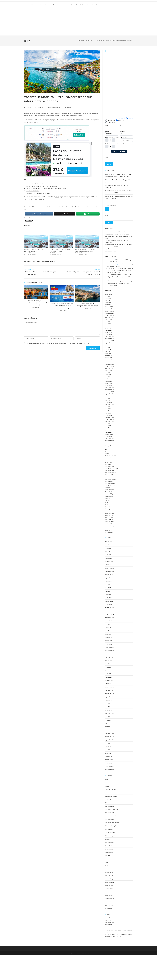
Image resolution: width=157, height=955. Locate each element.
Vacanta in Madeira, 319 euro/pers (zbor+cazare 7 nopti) (60, 250)
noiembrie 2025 (109, 313)
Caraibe (107, 453)
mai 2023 (107, 377)
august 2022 (108, 396)
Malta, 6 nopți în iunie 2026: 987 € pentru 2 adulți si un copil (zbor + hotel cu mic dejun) (62, 306)
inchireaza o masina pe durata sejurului (38, 193)
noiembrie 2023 (109, 364)
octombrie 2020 (109, 419)
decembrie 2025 (109, 311)
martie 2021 (108, 413)
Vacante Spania (109, 528)
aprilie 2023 (108, 379)
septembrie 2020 (109, 421)
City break (108, 464)
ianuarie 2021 (108, 415)
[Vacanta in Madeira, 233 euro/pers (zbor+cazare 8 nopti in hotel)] (87, 241)
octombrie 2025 (109, 315)
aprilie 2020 (108, 430)
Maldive (107, 500)
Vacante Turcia (109, 530)
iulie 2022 (107, 398)
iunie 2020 (108, 426)
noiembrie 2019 (109, 440)
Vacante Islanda (109, 521)
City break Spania (110, 483)
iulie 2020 (107, 423)
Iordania (107, 498)
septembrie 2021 (109, 404)
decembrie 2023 (109, 362)
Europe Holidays (109, 489)
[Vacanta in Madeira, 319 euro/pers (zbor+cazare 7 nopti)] (61, 241)
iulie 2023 (107, 372)
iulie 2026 (107, 296)
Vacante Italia (108, 524)
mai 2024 (107, 351)
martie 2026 (108, 304)
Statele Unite (108, 507)
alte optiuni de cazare (32, 191)
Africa (106, 449)
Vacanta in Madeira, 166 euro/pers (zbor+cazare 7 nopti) (34, 250)
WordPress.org (109, 924)
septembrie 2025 (109, 317)
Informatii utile (109, 496)
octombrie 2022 (109, 392)
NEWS (106, 504)
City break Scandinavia (111, 481)
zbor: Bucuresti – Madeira (34, 186)
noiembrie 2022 (109, 389)
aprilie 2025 (108, 328)
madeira (39, 261)
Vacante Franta (109, 517)
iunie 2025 (108, 324)
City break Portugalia (110, 479)
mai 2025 (107, 326)
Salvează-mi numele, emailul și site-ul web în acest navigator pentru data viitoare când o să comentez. (58, 343)
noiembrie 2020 (109, 417)
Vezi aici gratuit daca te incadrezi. (34, 199)
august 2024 (108, 345)
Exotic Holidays (109, 494)
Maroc (107, 502)
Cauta (106, 157)
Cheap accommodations (111, 460)
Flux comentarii (109, 922)
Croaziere (107, 487)
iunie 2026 (108, 298)
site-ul (97, 207)
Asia (106, 451)
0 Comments (68, 107)
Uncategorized (109, 509)
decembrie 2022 (109, 387)
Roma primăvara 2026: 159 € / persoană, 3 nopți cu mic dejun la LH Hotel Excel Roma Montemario (120, 270)
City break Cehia (109, 466)
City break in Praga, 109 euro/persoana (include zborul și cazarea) (36, 303)
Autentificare (108, 918)
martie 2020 (108, 432)
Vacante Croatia (109, 511)
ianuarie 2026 (108, 309)
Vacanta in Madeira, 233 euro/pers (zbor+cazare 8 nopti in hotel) (85, 250)
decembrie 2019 (109, 438)
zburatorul (29, 107)
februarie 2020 (109, 434)
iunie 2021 (108, 409)
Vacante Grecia (109, 519)
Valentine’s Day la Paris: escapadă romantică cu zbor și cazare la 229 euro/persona (120, 283)
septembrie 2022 (109, 394)
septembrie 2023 (109, 368)
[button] (27, 5)
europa (29, 261)
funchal (34, 261)
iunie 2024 (108, 349)
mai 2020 (107, 428)
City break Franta (109, 470)
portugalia (45, 261)
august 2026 (108, 294)
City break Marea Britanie (112, 477)
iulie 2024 (107, 347)
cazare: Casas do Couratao (34, 188)
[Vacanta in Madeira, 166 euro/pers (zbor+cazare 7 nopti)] (36, 241)
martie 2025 (108, 330)
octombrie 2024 (109, 341)
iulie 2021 (107, 406)
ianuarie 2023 (108, 385)
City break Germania (110, 473)
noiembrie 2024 (109, 338)
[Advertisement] (79, 22)
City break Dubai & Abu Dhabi (113, 468)
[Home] (79, 40)
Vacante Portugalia (110, 526)
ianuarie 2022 (108, 402)
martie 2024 (108, 355)
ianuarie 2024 (108, 360)
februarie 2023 (109, 383)
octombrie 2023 (109, 366)
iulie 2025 (107, 321)
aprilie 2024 (108, 353)
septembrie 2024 (109, 343)
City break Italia (109, 475)
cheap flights (108, 462)
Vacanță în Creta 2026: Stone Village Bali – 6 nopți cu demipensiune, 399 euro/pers (119, 277)
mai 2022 (107, 400)
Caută (106, 216)
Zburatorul (77, 207)
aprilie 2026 (108, 302)
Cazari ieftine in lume (110, 456)
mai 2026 (107, 300)
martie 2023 (108, 381)
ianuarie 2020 (108, 436)
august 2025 (108, 319)
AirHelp (57, 197)
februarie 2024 (109, 358)
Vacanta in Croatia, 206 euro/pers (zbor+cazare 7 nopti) (87, 305)
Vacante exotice (109, 515)
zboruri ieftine (109, 532)
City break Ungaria (110, 485)
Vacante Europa (54, 107)
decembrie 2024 (109, 336)
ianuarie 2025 (108, 334)
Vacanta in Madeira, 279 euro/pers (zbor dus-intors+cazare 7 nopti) (124, 40)
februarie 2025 (109, 332)
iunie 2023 (108, 375)
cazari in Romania (110, 458)
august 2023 (108, 370)
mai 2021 (107, 411)
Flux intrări (108, 920)
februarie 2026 (109, 307)
